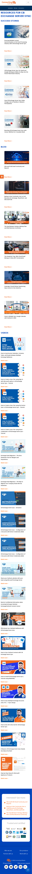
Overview (10, 8)
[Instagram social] (25, 867)
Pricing (15, 8)
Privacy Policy (7, 863)
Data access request (24, 863)
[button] (28, 2)
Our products (24, 850)
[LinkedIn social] (6, 867)
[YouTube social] (11, 867)
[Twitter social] (16, 867)
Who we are (8, 850)
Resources (21, 8)
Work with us (24, 854)
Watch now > (4, 360)
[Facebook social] (20, 867)
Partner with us (8, 854)
